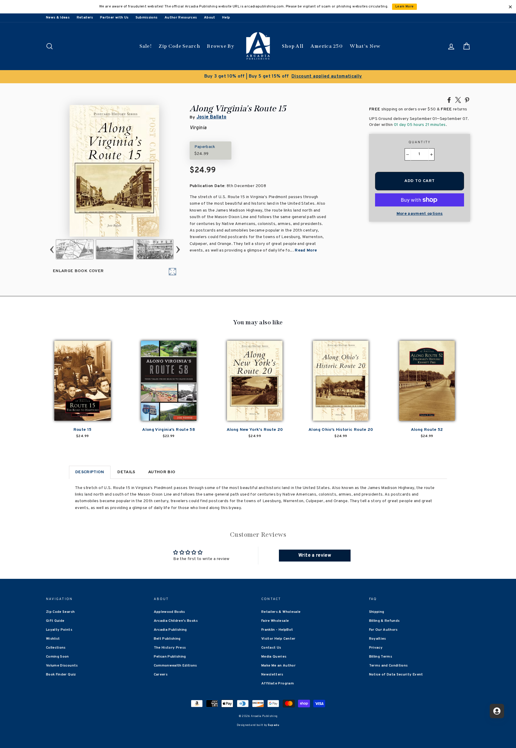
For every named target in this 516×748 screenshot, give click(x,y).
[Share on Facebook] (449, 99)
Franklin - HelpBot (277, 629)
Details (126, 472)
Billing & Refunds (384, 621)
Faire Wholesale (275, 621)
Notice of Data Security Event (396, 674)
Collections (56, 647)
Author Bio (162, 472)
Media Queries (274, 656)
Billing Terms (380, 656)
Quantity (419, 142)
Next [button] (178, 249)
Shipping (376, 612)
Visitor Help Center (278, 638)
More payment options (420, 213)
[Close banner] (510, 7)
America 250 (327, 46)
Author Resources (181, 17)
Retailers (85, 17)
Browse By (220, 46)
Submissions (147, 17)
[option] (258, 76)
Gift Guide (55, 621)
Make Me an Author (278, 665)
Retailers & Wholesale (280, 612)
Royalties (377, 638)
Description (89, 472)
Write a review (314, 556)
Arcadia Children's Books (176, 621)
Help (226, 17)
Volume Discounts (62, 665)
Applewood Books (169, 612)
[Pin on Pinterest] (467, 99)
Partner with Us (114, 17)
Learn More (404, 7)
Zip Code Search (179, 46)
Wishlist (53, 638)
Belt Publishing (167, 638)
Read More (306, 250)
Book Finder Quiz (61, 674)
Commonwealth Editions (175, 665)
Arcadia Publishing (170, 629)
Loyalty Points (59, 629)
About (209, 17)
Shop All (292, 46)
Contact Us (271, 647)
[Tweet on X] (458, 99)
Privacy (376, 647)
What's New (365, 46)
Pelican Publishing (170, 656)
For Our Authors (383, 629)
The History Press (170, 647)
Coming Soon (57, 656)
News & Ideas (58, 17)
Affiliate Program (277, 683)
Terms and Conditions (388, 665)
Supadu (273, 725)
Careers (161, 674)
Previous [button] (52, 249)
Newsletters (272, 674)
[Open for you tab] (497, 711)
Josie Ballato (211, 117)
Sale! (145, 46)
